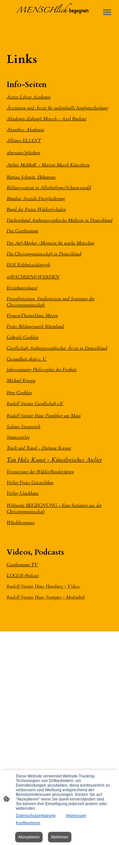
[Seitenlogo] (59, 11)
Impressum (76, 815)
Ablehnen (59, 837)
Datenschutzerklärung (36, 815)
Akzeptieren (29, 837)
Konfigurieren (28, 823)
